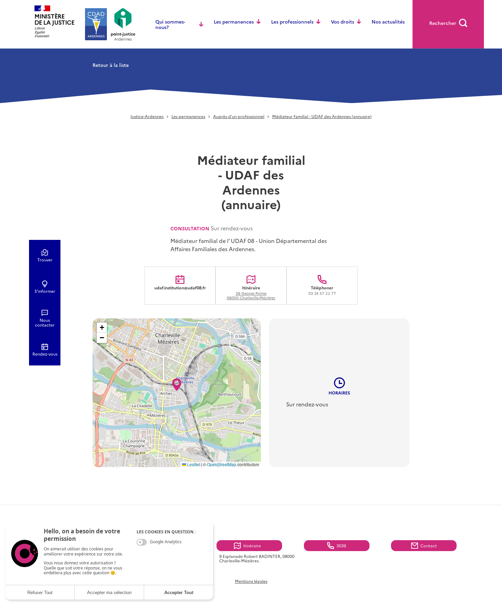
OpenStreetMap (221, 464)
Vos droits (342, 21)
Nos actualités (388, 21)
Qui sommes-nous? (170, 24)
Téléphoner (322, 290)
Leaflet (193, 464)
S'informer (44, 291)
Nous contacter (45, 322)
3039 (341, 545)
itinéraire (252, 545)
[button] (177, 382)
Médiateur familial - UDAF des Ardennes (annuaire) (322, 116)
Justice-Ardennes (147, 116)
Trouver (45, 259)
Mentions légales (251, 581)
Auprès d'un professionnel (238, 116)
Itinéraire (251, 292)
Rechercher (442, 22)
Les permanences (234, 21)
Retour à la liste (111, 65)
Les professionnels (292, 21)
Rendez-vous (44, 353)
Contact (428, 545)
